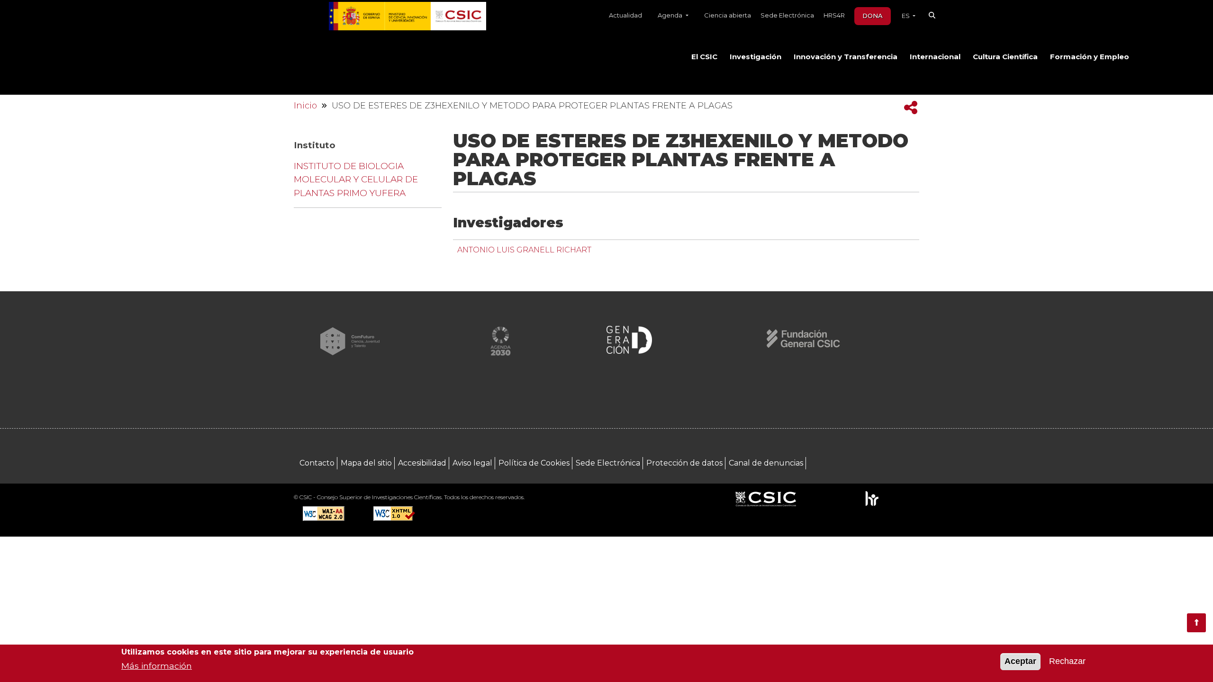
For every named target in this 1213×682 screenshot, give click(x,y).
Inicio (305, 105)
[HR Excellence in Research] (871, 498)
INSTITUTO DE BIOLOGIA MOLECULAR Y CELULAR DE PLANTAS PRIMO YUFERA (356, 179)
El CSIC (704, 57)
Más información (156, 666)
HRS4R (834, 15)
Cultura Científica (1005, 57)
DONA (872, 15)
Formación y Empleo (1089, 57)
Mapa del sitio (366, 462)
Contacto (317, 462)
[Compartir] (910, 108)
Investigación (755, 57)
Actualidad (625, 15)
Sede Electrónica (787, 15)
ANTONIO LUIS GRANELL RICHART (524, 249)
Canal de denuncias (766, 462)
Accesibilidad (422, 462)
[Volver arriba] (1196, 622)
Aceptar (1020, 661)
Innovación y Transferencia (845, 57)
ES (906, 15)
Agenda (671, 15)
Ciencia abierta (727, 15)
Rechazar (1067, 661)
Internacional (935, 57)
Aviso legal (472, 462)
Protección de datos (684, 462)
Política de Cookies (534, 462)
